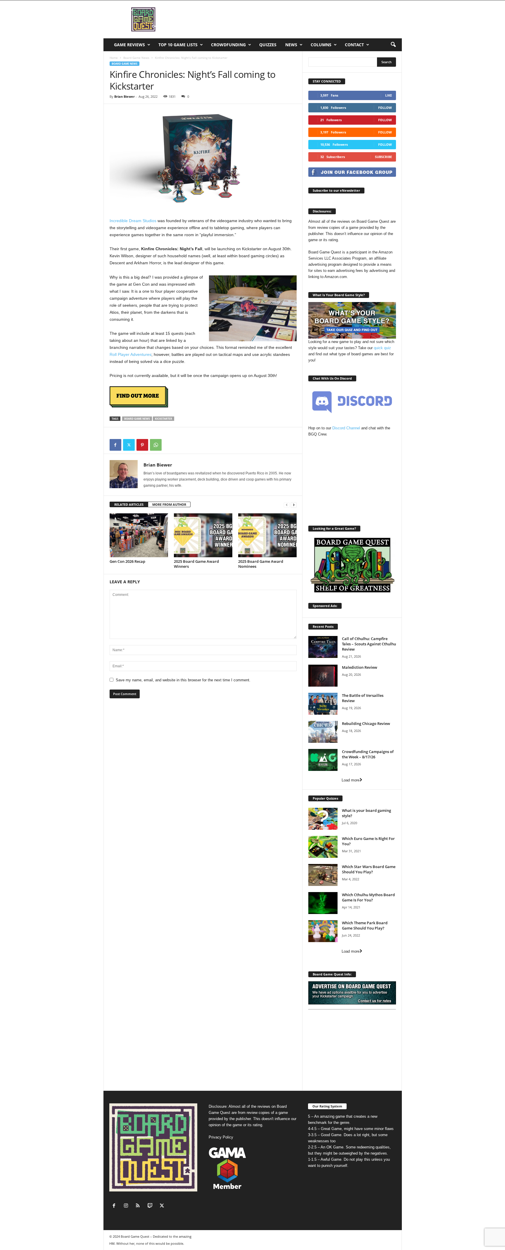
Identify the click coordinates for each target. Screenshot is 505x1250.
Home (114, 58)
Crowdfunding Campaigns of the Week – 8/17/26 (368, 754)
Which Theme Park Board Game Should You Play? (365, 925)
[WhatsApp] (156, 445)
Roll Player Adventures (130, 354)
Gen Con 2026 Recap (127, 561)
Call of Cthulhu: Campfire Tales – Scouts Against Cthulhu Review (369, 644)
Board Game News (136, 58)
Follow (385, 107)
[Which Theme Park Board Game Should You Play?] (323, 931)
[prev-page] (287, 505)
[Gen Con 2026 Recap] (139, 535)
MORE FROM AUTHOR (169, 504)
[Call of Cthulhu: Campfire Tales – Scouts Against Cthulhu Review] (323, 647)
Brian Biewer (124, 96)
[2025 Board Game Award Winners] (203, 535)
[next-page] (294, 505)
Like (388, 95)
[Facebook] (115, 445)
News (291, 44)
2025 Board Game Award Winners (196, 564)
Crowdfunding (228, 44)
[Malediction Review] (323, 676)
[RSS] (139, 1206)
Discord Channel (346, 428)
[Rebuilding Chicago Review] (323, 732)
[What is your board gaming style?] (323, 819)
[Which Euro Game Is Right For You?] (323, 847)
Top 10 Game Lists (178, 44)
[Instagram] (127, 1206)
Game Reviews (129, 44)
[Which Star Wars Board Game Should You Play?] (323, 875)
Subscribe (383, 157)
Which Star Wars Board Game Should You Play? (368, 869)
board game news (137, 419)
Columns (321, 44)
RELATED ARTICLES (128, 504)
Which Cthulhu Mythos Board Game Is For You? (368, 897)
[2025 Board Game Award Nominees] (267, 535)
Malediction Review (359, 667)
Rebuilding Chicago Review (366, 723)
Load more (350, 780)
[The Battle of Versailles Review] (323, 704)
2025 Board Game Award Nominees (260, 564)
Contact (354, 44)
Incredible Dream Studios (133, 220)
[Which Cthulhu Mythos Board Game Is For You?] (323, 903)
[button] (393, 44)
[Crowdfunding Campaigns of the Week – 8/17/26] (323, 760)
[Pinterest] (142, 445)
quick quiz (382, 348)
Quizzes (267, 44)
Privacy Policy (221, 1137)
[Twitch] (151, 1206)
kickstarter (163, 419)
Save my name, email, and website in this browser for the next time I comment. (183, 680)
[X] (129, 445)
